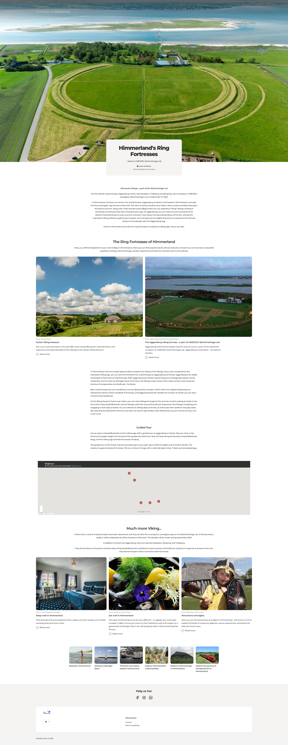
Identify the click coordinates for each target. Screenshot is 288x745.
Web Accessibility (132, 725)
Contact (128, 722)
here (194, 448)
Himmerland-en (44, 12)
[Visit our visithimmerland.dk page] (144, 698)
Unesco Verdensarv (145, 166)
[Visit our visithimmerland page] (137, 698)
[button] (89, 347)
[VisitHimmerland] (46, 712)
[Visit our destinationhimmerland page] (151, 698)
